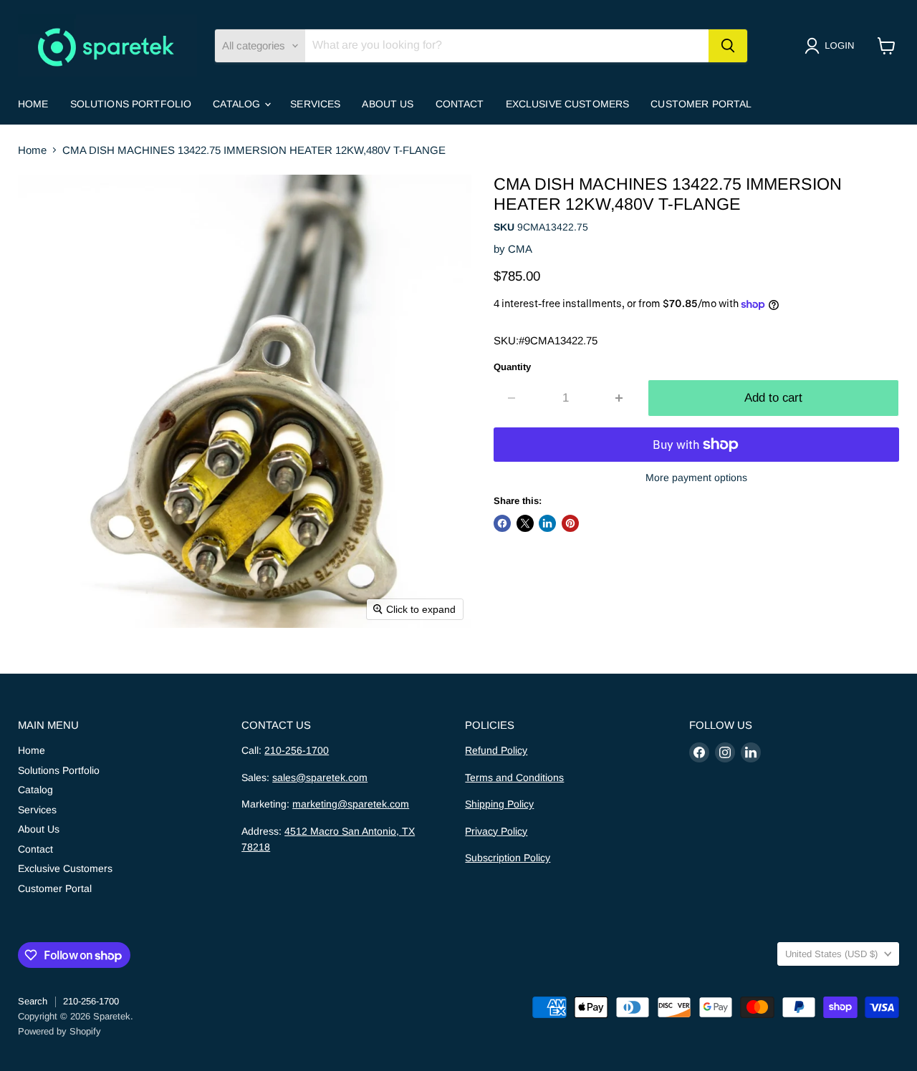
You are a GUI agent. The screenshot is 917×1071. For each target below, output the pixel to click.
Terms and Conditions (514, 777)
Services (315, 104)
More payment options (696, 477)
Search (32, 1001)
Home (33, 104)
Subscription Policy (507, 857)
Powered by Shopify (59, 1031)
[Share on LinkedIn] (547, 523)
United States (831, 954)
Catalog (238, 104)
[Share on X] (525, 523)
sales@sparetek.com (320, 777)
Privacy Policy (496, 831)
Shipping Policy (499, 804)
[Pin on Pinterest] (570, 523)
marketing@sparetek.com (350, 804)
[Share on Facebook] (502, 523)
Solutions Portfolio (131, 104)
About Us (387, 104)
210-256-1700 (296, 750)
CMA (520, 249)
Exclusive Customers (568, 104)
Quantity (512, 367)
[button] (832, 45)
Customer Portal (701, 104)
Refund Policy (496, 750)
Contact (460, 104)
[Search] (728, 45)
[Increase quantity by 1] (620, 397)
